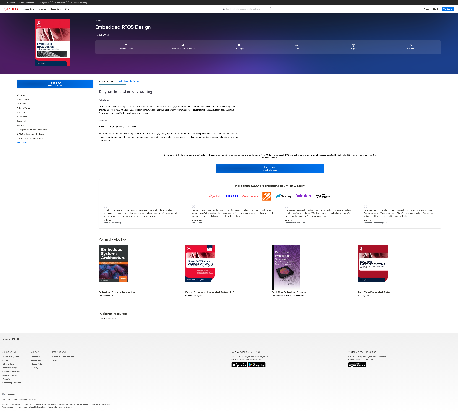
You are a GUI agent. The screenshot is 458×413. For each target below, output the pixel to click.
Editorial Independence (38, 407)
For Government (27, 3)
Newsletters (36, 360)
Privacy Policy (37, 364)
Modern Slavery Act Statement (60, 407)
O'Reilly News (8, 364)
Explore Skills (28, 9)
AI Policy (34, 368)
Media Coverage (9, 368)
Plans (426, 9)
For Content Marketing (78, 3)
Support (35, 351)
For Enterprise (11, 3)
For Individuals (59, 3)
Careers (5, 360)
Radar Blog (56, 9)
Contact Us (35, 356)
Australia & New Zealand (63, 356)
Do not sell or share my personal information (19, 399)
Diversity (6, 379)
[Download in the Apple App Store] (239, 367)
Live (67, 9)
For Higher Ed (44, 3)
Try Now (446, 9)
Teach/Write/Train (10, 356)
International (59, 351)
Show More (22, 143)
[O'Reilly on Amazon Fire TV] (357, 367)
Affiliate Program (10, 375)
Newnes (410, 49)
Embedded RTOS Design (129, 81)
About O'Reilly (9, 351)
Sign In (436, 9)
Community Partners (11, 371)
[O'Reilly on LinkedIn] (13, 339)
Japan (55, 360)
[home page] (11, 9)
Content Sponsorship (11, 382)
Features (42, 9)
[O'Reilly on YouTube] (18, 339)
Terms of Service (8, 407)
